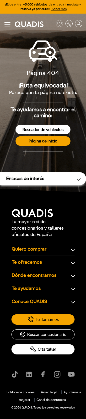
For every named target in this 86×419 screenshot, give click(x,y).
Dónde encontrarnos (34, 275)
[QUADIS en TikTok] (15, 374)
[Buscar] (78, 24)
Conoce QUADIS (29, 301)
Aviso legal (49, 392)
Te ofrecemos (27, 262)
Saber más (59, 9)
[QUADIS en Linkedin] (29, 374)
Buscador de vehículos (43, 130)
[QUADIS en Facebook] (43, 374)
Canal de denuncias (51, 400)
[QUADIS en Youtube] (71, 374)
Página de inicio (43, 141)
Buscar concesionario (46, 335)
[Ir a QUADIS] (34, 24)
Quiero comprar (29, 249)
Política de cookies (20, 392)
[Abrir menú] (7, 24)
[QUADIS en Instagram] (57, 374)
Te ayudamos (26, 288)
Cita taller (47, 349)
